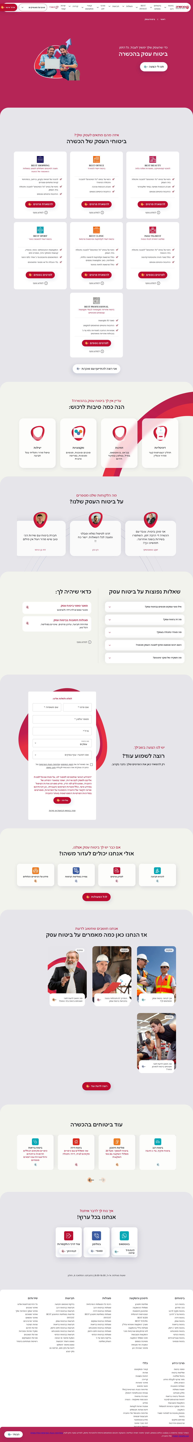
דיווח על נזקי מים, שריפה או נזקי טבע (61, 1350)
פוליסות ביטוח (178, 1372)
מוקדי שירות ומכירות (28, 1331)
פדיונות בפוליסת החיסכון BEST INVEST (60, 1316)
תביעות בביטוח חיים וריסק (62, 1328)
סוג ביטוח (85, 741)
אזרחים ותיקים (178, 1420)
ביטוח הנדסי (179, 1334)
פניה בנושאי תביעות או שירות (62, 810)
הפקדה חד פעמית (139, 1345)
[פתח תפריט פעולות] (123, 6)
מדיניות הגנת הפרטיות (49, 764)
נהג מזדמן (180, 1307)
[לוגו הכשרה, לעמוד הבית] (182, 7)
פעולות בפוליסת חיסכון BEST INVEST (98, 1316)
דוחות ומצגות (141, 1376)
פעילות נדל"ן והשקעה (138, 1328)
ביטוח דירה (180, 1318)
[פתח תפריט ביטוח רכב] (165, 7)
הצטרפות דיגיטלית (139, 1314)
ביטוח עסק (180, 1321)
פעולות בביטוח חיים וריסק (99, 1331)
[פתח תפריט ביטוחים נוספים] (151, 7)
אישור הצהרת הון (140, 1348)
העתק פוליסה (105, 1341)
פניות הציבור (32, 1324)
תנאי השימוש (67, 764)
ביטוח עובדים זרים (176, 1338)
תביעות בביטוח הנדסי (64, 1334)
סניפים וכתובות (141, 1426)
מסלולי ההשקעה (140, 1307)
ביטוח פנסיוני (179, 1341)
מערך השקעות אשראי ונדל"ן (135, 1324)
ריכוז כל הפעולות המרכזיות (98, 1304)
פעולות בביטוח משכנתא (100, 1328)
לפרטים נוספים (155, 274)
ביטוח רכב (180, 1304)
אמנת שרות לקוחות (139, 1406)
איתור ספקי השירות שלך (27, 1311)
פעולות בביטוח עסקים (101, 1321)
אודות (145, 1372)
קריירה (145, 1379)
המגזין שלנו (179, 1383)
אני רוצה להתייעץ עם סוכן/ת (99, 368)
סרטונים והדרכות (177, 1423)
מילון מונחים (179, 1393)
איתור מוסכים (31, 1314)
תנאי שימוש (142, 1386)
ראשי (162, 19)
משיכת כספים (141, 1341)
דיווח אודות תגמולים (139, 1410)
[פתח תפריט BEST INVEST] (137, 7)
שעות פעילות (179, 1389)
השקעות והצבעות (139, 1334)
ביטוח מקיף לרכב (177, 1311)
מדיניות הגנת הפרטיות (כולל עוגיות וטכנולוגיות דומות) (135, 1391)
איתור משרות (142, 1383)
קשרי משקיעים (141, 1369)
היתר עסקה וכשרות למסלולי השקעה (172, 1408)
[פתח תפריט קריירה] (70, 6)
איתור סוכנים (32, 1307)
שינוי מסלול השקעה (139, 1338)
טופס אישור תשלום (65, 1345)
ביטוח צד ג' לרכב (177, 1314)
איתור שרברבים (30, 1321)
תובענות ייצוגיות (140, 1416)
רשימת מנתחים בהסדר (27, 1341)
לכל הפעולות (99, 896)
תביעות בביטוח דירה (65, 1311)
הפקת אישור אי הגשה (64, 1338)
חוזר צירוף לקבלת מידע (174, 1379)
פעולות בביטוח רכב (102, 1307)
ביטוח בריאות (178, 1324)
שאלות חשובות (178, 1386)
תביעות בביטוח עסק (65, 1321)
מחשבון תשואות (140, 1311)
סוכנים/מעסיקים (37, 7)
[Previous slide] (102, 1180)
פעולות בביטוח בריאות (101, 1324)
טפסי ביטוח (179, 1369)
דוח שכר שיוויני (141, 1423)
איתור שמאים (32, 1318)
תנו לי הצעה (156, 66)
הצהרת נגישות (141, 1396)
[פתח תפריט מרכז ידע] (98, 7)
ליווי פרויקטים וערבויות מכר (135, 1331)
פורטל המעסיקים (30, 1338)
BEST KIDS (142, 1318)
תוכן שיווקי (51, 767)
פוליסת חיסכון (141, 1304)
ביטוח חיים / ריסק (176, 1328)
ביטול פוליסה (179, 1376)
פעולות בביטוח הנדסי (101, 1334)
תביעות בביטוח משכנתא (63, 1331)
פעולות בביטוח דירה (102, 1311)
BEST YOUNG (141, 1321)
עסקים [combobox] (83, 744)
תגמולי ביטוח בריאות (175, 1396)
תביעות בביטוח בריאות (63, 1324)
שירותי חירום (32, 1328)
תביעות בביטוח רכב (65, 1307)
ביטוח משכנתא (177, 1331)
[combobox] (61, 755)
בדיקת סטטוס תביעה (64, 1304)
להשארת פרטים (155, 204)
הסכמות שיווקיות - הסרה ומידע (136, 1401)
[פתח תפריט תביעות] (109, 6)
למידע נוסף (150, 212)
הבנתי (16, 1434)
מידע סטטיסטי (141, 1420)
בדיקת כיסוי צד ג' (103, 1338)
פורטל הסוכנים (31, 1334)
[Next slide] (90, 1180)
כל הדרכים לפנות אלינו (28, 1304)
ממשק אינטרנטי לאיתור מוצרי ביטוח (171, 1415)
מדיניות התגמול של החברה (135, 1413)
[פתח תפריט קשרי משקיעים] (82, 7)
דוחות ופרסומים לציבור (174, 1399)
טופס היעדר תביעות (65, 1341)
